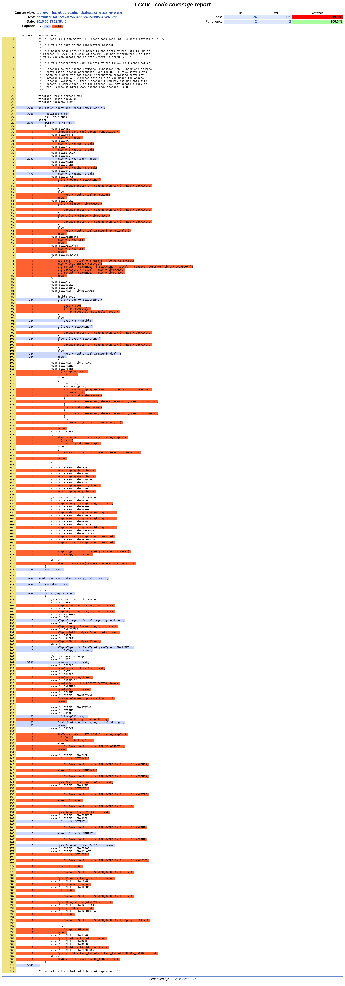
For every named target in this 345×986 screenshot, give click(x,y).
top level (43, 12)
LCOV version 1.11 (183, 979)
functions (115, 12)
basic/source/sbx (65, 12)
